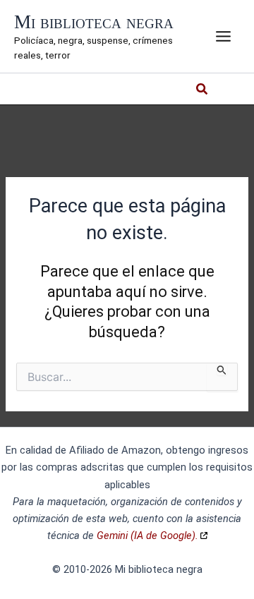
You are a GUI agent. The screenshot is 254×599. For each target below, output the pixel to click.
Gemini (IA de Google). (147, 535)
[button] (202, 90)
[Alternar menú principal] (223, 36)
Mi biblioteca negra (94, 21)
